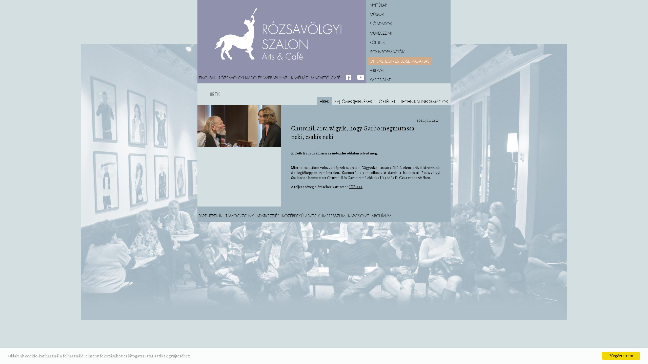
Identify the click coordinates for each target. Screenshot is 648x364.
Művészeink (381, 33)
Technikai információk (424, 101)
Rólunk (377, 42)
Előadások (381, 23)
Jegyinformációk (387, 51)
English (207, 77)
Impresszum (334, 215)
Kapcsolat (380, 79)
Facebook (349, 77)
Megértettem (621, 356)
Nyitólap (378, 5)
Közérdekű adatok (301, 215)
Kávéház (299, 77)
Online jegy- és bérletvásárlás (400, 61)
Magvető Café (325, 77)
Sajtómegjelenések (353, 101)
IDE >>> (355, 187)
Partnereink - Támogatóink (226, 215)
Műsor (377, 14)
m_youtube (360, 77)
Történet (386, 101)
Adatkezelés (267, 215)
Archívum (381, 215)
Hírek (324, 101)
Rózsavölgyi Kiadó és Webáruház (252, 77)
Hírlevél (377, 70)
